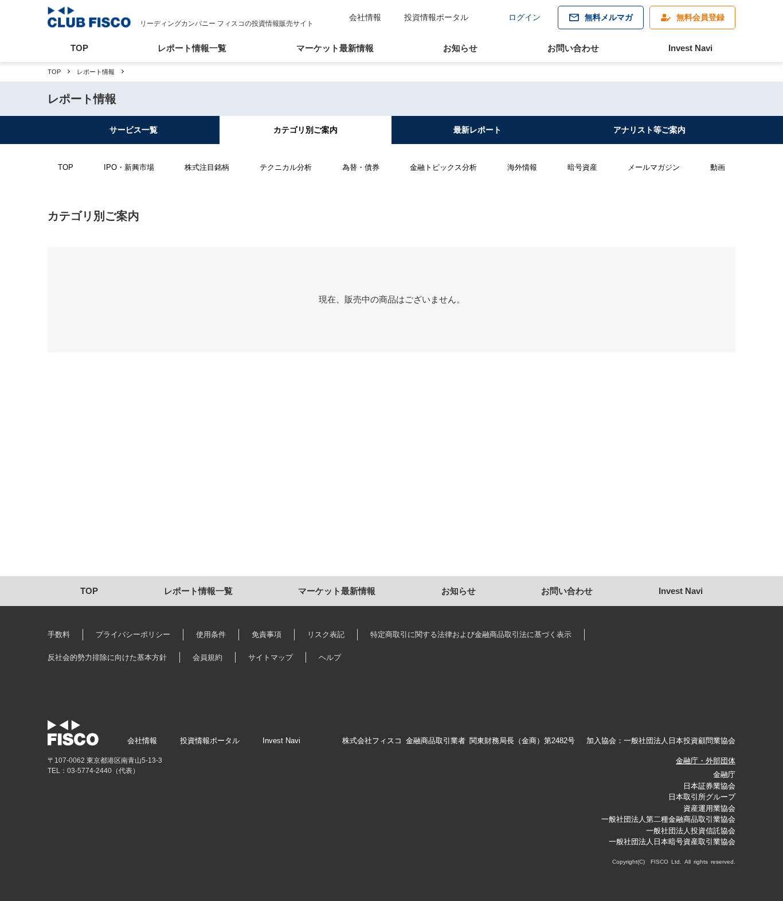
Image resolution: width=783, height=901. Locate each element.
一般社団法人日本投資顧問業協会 (679, 740)
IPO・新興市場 (129, 167)
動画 (717, 167)
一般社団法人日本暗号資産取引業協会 (672, 841)
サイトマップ (270, 657)
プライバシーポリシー (133, 634)
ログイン (524, 17)
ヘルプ (330, 657)
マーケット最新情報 (335, 48)
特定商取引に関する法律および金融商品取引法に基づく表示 (470, 634)
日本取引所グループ (701, 797)
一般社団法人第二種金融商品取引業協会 (668, 819)
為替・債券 (360, 167)
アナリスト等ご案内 (649, 129)
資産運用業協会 (709, 808)
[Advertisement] (391, 478)
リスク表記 (325, 634)
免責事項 (266, 634)
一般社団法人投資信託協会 (690, 830)
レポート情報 (96, 71)
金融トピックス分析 (443, 167)
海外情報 (522, 167)
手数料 (59, 634)
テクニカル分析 (286, 167)
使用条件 (211, 634)
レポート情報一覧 (192, 48)
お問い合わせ (573, 48)
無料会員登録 (700, 17)
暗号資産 (582, 167)
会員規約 (207, 657)
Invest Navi (690, 48)
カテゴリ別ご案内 (305, 129)
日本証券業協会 (709, 786)
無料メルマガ (609, 17)
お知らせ (460, 48)
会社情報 (365, 17)
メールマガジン (654, 167)
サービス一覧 (133, 129)
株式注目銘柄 (207, 167)
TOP (79, 48)
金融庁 (724, 774)
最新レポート (477, 129)
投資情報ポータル (436, 17)
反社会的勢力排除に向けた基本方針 (107, 657)
